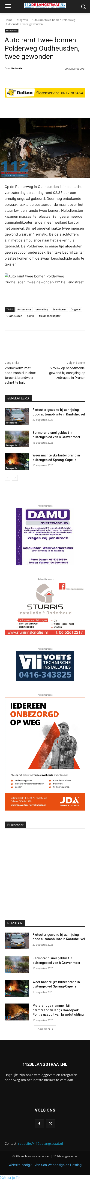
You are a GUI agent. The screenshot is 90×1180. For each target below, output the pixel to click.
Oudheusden (14, 315)
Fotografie (22, 20)
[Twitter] (50, 1123)
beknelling (42, 309)
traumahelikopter (49, 315)
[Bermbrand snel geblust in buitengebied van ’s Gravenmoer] (17, 439)
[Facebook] (39, 1123)
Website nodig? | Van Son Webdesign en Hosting (45, 1165)
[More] (69, 106)
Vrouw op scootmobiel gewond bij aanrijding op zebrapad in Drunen (67, 373)
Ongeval (76, 309)
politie (30, 315)
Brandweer (59, 309)
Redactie (17, 68)
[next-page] (15, 478)
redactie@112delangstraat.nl (40, 1143)
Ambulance (24, 309)
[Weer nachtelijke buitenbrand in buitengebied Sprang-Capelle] (17, 461)
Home (8, 20)
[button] (10, 1178)
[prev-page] (7, 478)
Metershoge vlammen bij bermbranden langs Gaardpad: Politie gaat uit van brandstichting (58, 1010)
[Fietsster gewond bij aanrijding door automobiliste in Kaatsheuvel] (17, 416)
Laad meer (43, 1029)
